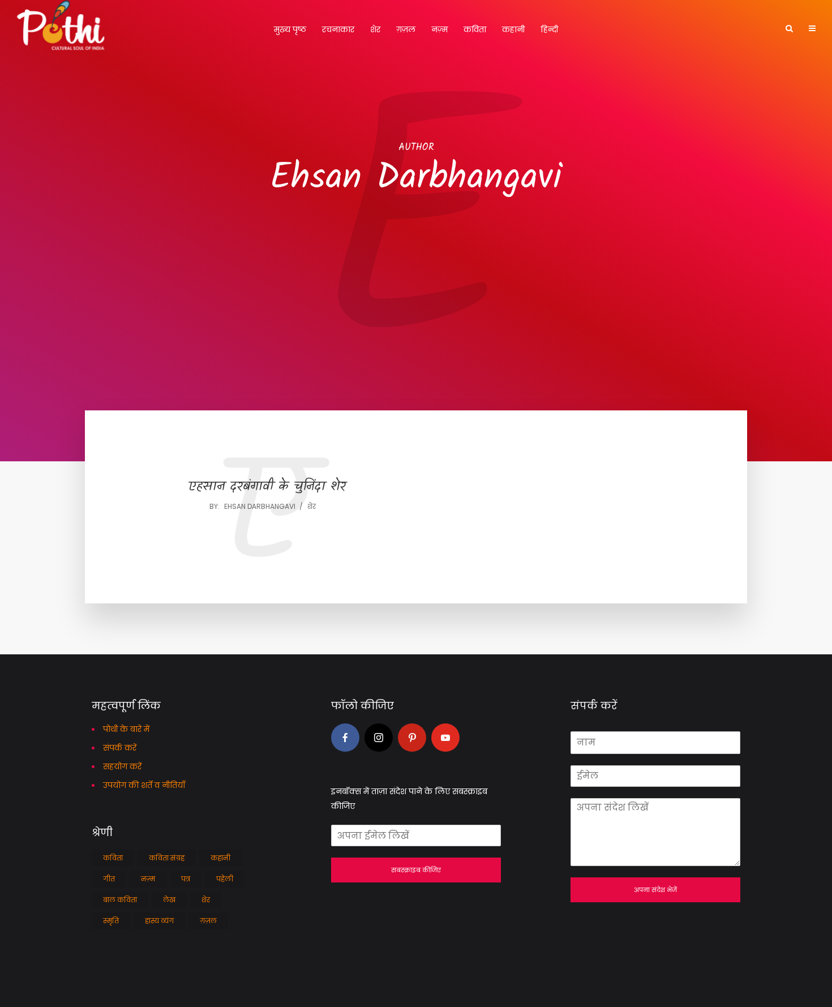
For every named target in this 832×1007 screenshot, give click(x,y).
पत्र (185, 879)
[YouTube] (445, 737)
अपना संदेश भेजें (655, 889)
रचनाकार (338, 29)
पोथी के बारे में (126, 729)
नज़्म (439, 29)
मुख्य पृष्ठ (290, 29)
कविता (475, 29)
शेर (375, 29)
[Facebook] (345, 737)
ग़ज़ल (405, 29)
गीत (109, 879)
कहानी (513, 29)
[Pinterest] (412, 737)
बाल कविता (120, 900)
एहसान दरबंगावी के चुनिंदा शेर (267, 487)
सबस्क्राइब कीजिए (416, 870)
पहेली (224, 879)
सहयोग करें (122, 766)
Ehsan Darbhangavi (259, 506)
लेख (169, 900)
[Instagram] (378, 737)
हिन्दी (549, 29)
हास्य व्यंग (159, 920)
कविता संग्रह (167, 858)
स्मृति (111, 920)
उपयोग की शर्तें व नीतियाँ (144, 785)
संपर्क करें (119, 747)
